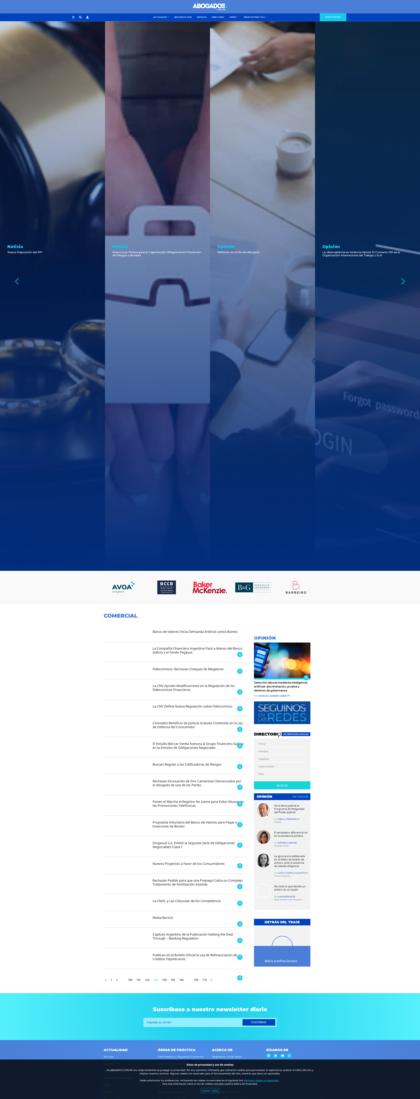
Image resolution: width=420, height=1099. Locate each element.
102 (147, 980)
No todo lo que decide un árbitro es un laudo (289, 888)
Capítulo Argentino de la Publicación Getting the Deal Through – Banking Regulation (193, 936)
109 (196, 980)
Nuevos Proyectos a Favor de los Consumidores (189, 863)
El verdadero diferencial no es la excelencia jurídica (291, 834)
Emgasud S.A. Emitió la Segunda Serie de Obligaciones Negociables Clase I (194, 845)
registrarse (333, 17)
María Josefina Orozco (281, 961)
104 (164, 980)
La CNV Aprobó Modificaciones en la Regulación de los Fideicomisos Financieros (194, 688)
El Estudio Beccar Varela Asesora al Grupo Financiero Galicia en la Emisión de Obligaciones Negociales (198, 745)
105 (173, 980)
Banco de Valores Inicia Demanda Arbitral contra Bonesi (195, 631)
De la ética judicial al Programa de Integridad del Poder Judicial (289, 809)
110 (204, 980)
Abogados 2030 (183, 17)
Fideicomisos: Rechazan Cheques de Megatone (188, 669)
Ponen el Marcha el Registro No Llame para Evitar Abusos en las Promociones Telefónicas (198, 803)
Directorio (218, 17)
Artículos (109, 1056)
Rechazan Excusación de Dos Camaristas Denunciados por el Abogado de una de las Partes (197, 783)
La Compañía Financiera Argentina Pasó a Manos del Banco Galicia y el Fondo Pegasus (197, 650)
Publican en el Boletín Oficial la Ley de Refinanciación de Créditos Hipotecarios (195, 957)
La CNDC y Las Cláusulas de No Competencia (187, 901)
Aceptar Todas (210, 1090)
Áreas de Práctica (254, 17)
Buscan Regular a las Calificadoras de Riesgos (187, 764)
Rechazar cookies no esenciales (261, 1080)
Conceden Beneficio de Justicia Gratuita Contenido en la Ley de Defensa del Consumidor (198, 725)
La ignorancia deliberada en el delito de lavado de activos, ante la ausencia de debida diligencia (289, 861)
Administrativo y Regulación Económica (180, 1056)
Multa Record (163, 917)
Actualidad (160, 17)
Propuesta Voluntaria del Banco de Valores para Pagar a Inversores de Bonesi (195, 824)
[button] (73, 17)
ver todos (299, 796)
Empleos (202, 17)
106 (181, 980)
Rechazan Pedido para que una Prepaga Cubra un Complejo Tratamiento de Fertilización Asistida (198, 882)
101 (138, 980)
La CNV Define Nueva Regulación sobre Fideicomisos (192, 706)
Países (233, 17)
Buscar (282, 785)
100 (130, 980)
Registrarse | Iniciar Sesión (227, 1056)
